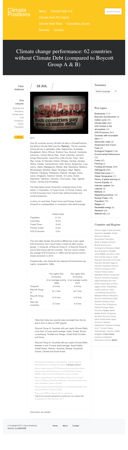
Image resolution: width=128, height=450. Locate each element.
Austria (115, 233)
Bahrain (106, 236)
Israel (103, 283)
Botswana (110, 248)
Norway (105, 301)
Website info (100, 213)
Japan (97, 286)
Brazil (117, 248)
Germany (98, 274)
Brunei (97, 251)
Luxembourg (100, 292)
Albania (98, 230)
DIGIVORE (21, 428)
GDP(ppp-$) (100, 169)
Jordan (103, 286)
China (102, 253)
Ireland (98, 283)
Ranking (65, 146)
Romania (98, 310)
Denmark (107, 259)
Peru (104, 304)
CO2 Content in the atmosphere (103, 128)
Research (99, 210)
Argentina (99, 233)
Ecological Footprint (104, 151)
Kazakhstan (112, 286)
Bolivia (97, 245)
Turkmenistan (100, 331)
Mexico (106, 295)
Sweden (107, 322)
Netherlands (108, 298)
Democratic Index (103, 141)
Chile (97, 253)
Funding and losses (103, 166)
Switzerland (100, 325)
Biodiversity (100, 113)
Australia (107, 233)
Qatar (111, 307)
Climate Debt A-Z (61, 10)
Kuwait (97, 289)
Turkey (110, 328)
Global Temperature (103, 176)
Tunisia (104, 328)
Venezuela (99, 340)
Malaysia (98, 295)
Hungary (114, 277)
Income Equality (102, 182)
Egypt (113, 262)
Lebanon (105, 289)
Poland (98, 307)
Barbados (110, 239)
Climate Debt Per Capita (54, 17)
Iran (110, 280)
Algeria (105, 230)
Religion (98, 204)
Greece (106, 274)
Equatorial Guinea (110, 265)
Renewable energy (103, 207)
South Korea (105, 319)
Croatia (102, 256)
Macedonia (111, 292)
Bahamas (99, 236)
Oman (112, 301)
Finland (98, 271)
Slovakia (98, 316)
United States (108, 334)
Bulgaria (104, 251)
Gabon (111, 271)
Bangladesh (100, 239)
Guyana (98, 277)
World (19, 137)
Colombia (110, 253)
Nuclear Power (101, 197)
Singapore (111, 313)
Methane (98, 191)
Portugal (104, 307)
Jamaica (114, 283)
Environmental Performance (107, 154)
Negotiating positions (104, 194)
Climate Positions (18, 12)
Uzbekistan (107, 337)
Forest (20, 123)
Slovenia (106, 316)
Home (55, 425)
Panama (98, 304)
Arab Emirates (114, 230)
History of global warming (106, 179)
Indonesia (103, 280)
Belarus (98, 242)
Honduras (106, 277)
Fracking (98, 163)
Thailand (109, 325)
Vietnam (107, 340)
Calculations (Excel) (73, 364)
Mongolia (114, 295)
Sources (44, 29)
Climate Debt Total (50, 23)
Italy (108, 283)
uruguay (98, 337)
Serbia (103, 313)
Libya (111, 289)
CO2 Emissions (102, 132)
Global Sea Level (102, 172)
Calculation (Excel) (78, 23)
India (97, 280)
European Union (109, 268)
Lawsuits (99, 188)
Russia (106, 310)
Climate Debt (17, 114)
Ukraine (110, 331)
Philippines (112, 304)
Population (19, 126)
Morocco (98, 298)
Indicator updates (102, 185)
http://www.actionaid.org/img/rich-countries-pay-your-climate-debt (59, 396)
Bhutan (112, 242)
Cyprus (109, 256)
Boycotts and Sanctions (105, 116)
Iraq (114, 280)
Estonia (98, 268)
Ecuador (106, 262)
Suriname (99, 322)
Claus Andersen (19, 87)
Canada (112, 251)
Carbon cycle (100, 119)
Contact (59, 29)
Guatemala (114, 274)
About (42, 10)
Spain (113, 319)
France (105, 271)
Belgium (105, 242)
